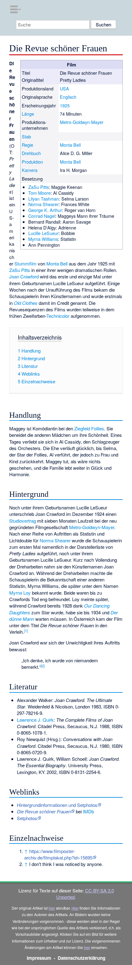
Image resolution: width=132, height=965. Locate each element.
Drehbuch (31, 153)
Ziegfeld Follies (89, 428)
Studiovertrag (22, 520)
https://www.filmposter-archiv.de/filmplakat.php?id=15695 (58, 854)
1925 (65, 105)
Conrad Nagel (41, 216)
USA (64, 88)
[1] (26, 630)
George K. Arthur (45, 210)
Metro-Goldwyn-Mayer (81, 122)
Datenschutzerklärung (81, 958)
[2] (43, 665)
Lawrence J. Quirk (35, 719)
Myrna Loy (20, 592)
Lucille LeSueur (43, 233)
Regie (27, 145)
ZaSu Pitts (38, 187)
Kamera (29, 170)
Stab (26, 136)
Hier (75, 908)
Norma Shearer (43, 204)
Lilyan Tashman (43, 198)
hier (52, 908)
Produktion (32, 161)
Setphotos (27, 818)
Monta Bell (70, 145)
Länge (28, 113)
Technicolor (57, 316)
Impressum (39, 958)
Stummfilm (25, 263)
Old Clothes (25, 303)
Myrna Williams (43, 239)
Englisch (68, 97)
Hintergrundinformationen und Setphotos (57, 805)
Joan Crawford (24, 276)
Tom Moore (39, 192)
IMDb (88, 811)
